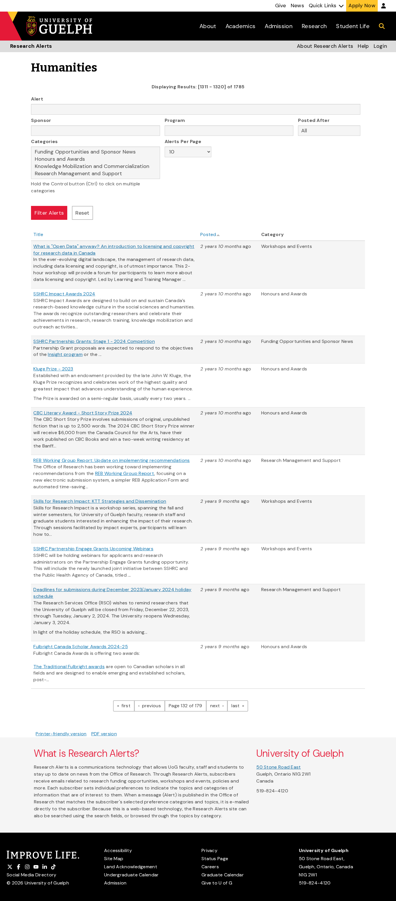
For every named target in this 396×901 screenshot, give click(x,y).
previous (153, 705)
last (239, 705)
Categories (44, 141)
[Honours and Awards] (95, 159)
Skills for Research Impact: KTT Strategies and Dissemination (99, 501)
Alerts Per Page (183, 141)
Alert (37, 99)
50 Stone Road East (278, 767)
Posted (208, 234)
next (219, 705)
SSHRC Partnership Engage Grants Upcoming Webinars (93, 549)
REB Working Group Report (124, 473)
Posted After (314, 120)
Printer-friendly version (61, 734)
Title (38, 234)
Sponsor (41, 120)
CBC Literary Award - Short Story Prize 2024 (82, 413)
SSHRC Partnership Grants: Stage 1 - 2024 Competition (94, 341)
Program (175, 120)
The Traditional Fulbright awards (69, 667)
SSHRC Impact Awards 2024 (64, 294)
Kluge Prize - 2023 (53, 369)
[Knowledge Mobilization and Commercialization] (95, 166)
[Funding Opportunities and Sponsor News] (95, 152)
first (127, 705)
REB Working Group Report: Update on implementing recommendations (111, 460)
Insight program (65, 354)
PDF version (104, 734)
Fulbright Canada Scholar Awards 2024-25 (80, 647)
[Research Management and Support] (95, 173)
